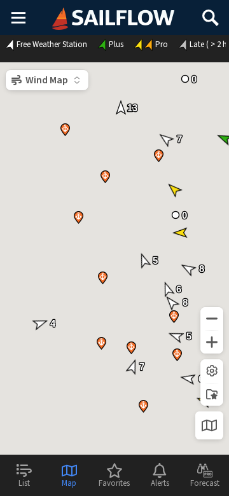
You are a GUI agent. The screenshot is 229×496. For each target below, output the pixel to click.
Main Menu (18, 17)
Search (210, 13)
